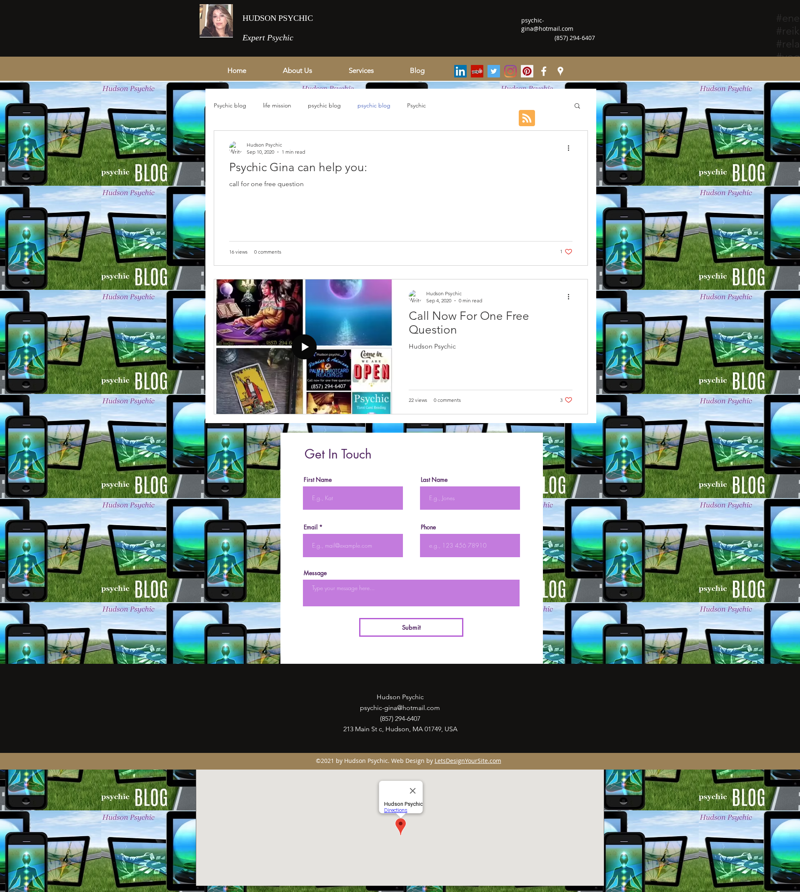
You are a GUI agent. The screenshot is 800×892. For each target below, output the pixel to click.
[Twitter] (494, 71)
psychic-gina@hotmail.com (547, 24)
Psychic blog (230, 105)
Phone (428, 527)
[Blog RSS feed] (527, 118)
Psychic (416, 105)
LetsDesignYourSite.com (468, 761)
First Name (318, 480)
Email (311, 527)
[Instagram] (510, 71)
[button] (361, 70)
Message (315, 573)
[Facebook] (544, 71)
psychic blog (324, 105)
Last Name (434, 480)
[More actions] (571, 148)
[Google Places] (560, 71)
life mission (277, 105)
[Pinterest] (527, 71)
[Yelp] (477, 71)
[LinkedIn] (460, 71)
